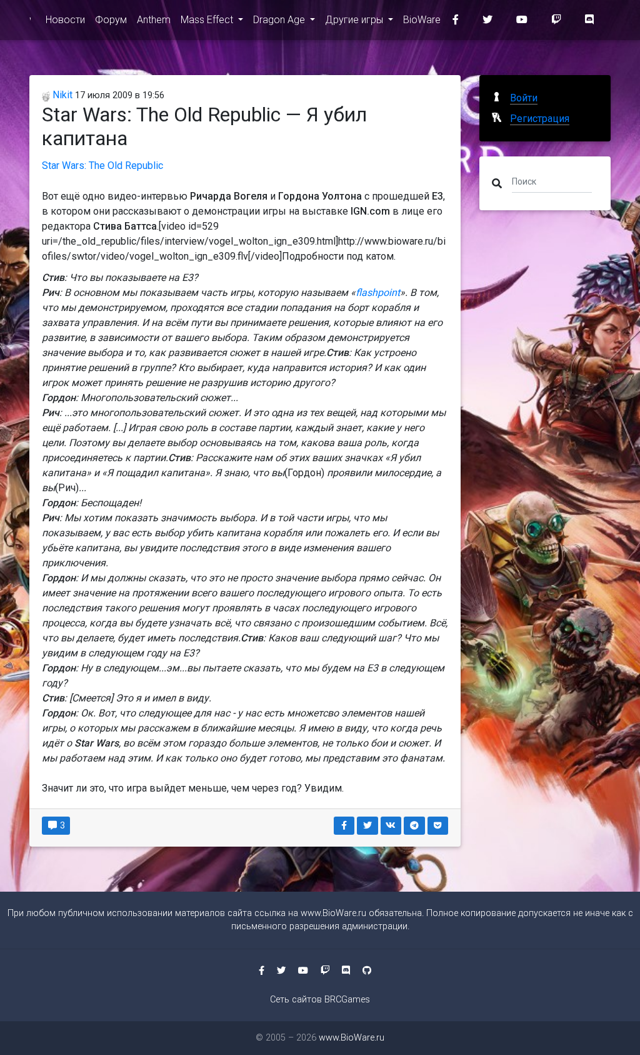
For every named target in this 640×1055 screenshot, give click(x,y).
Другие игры (355, 20)
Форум (111, 20)
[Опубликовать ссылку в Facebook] (344, 826)
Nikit (61, 95)
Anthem (154, 20)
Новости (65, 20)
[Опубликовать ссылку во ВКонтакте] (391, 826)
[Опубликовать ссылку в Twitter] (367, 826)
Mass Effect (208, 20)
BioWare (422, 20)
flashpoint (378, 292)
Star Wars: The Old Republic (102, 165)
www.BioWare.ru (333, 913)
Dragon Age (280, 20)
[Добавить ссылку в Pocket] (438, 826)
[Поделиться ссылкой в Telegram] (414, 826)
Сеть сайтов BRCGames (320, 999)
